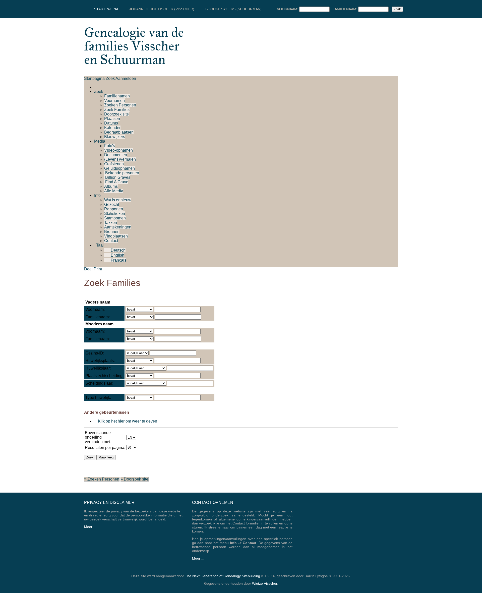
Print (98, 269)
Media (99, 141)
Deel (88, 269)
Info (97, 195)
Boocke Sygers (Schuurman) (233, 9)
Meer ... (90, 527)
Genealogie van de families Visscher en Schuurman (134, 46)
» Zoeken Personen (101, 479)
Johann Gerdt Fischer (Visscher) (161, 9)
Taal (99, 245)
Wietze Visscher (264, 583)
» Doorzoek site (134, 479)
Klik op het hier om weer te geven (127, 421)
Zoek (110, 78)
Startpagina (106, 9)
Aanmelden (125, 78)
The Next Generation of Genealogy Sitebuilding (222, 576)
